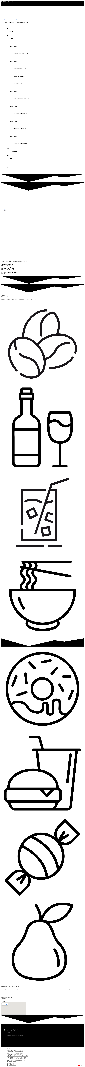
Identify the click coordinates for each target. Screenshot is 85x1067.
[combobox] (80, 1065)
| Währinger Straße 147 (16, 1058)
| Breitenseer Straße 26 (16, 1057)
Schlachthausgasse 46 (21, 53)
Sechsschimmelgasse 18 (21, 98)
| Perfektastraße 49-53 (16, 1060)
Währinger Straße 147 (20, 128)
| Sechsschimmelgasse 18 (17, 1056)
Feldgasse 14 (18, 83)
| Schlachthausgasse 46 (16, 1050)
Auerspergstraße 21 (20, 68)
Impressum (10, 1033)
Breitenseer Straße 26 (20, 113)
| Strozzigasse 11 (14, 1053)
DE (81, 1065)
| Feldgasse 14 (14, 1054)
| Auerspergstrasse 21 (16, 1051)
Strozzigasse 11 (19, 76)
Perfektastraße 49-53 (20, 143)
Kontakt (9, 1032)
